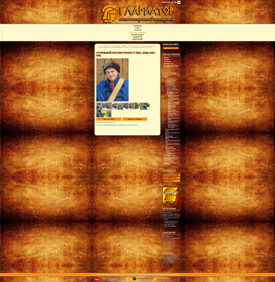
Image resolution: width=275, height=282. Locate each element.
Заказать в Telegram (135, 119)
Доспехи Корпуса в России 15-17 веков (173, 103)
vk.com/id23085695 (170, 226)
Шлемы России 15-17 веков (173, 99)
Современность (170, 153)
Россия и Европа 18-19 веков (171, 130)
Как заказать (168, 181)
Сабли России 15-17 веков (173, 122)
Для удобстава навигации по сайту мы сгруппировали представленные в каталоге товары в (171, 260)
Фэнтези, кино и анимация (169, 151)
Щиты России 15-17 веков (173, 118)
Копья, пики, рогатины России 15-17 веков (173, 126)
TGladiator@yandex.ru (171, 223)
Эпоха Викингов (170, 82)
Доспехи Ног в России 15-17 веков (173, 111)
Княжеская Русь (169, 84)
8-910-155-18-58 (168, 2)
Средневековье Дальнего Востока (170, 148)
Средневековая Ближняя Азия (172, 144)
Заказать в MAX (108, 119)
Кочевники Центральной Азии (172, 141)
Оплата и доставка (171, 175)
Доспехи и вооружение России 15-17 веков (172, 92)
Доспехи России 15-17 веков (173, 96)
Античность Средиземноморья (170, 79)
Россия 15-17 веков (170, 86)
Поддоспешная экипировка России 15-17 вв (173, 115)
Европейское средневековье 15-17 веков (171, 137)
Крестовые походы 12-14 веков (172, 133)
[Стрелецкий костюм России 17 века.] (99, 106)
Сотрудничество (170, 178)
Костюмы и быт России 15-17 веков (172, 88)
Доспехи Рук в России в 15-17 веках (172, 107)
